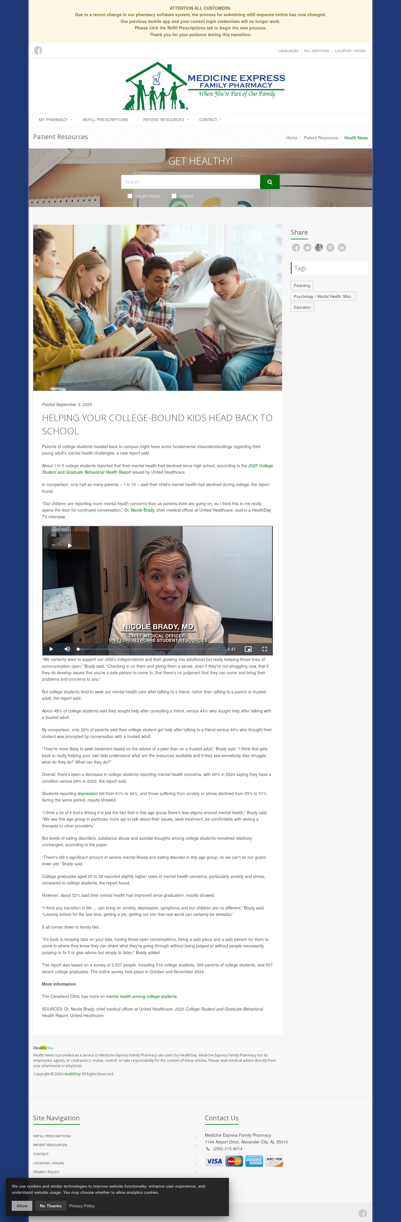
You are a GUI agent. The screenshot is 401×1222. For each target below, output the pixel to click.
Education (302, 307)
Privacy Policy (46, 1171)
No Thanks (51, 1205)
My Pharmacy (53, 119)
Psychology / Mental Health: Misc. (323, 296)
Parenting (302, 285)
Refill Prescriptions (105, 119)
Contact (208, 119)
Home (291, 138)
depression (87, 793)
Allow (22, 1205)
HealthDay (72, 1073)
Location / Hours (350, 50)
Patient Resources (163, 119)
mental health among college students (141, 996)
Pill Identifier (316, 50)
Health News (148, 196)
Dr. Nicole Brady (139, 510)
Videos (186, 196)
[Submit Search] (270, 182)
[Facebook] (363, 1213)
